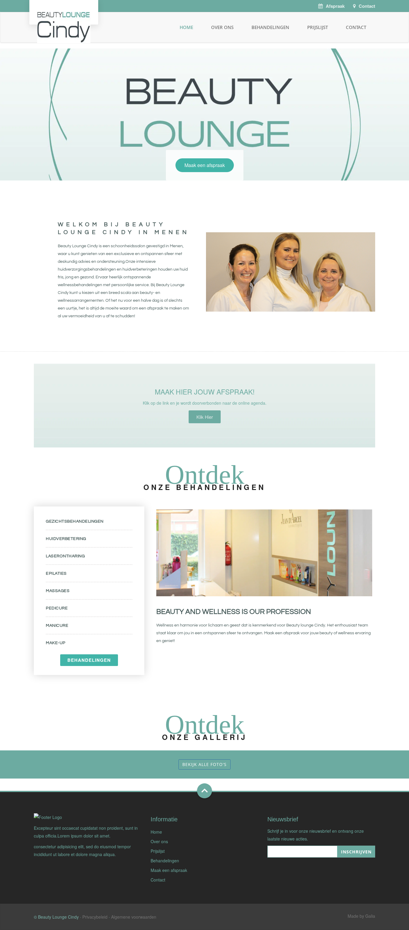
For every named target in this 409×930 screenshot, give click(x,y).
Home (186, 27)
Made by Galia (361, 916)
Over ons (222, 27)
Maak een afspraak (204, 165)
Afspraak (335, 6)
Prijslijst (317, 27)
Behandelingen (270, 27)
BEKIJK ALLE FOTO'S (204, 764)
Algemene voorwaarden (133, 917)
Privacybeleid (94, 917)
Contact (367, 6)
